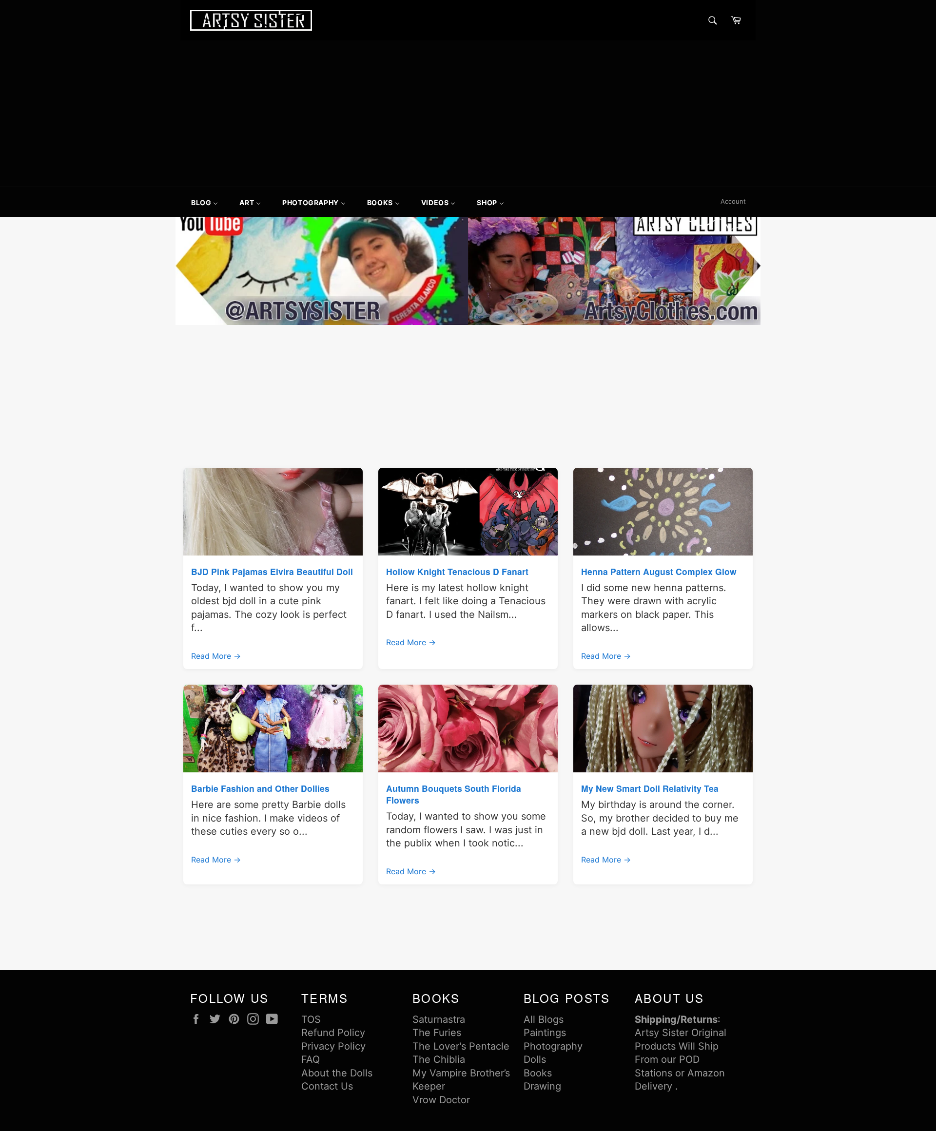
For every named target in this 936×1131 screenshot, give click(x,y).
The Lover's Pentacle (460, 1046)
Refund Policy (333, 1032)
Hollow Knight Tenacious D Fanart (457, 571)
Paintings (545, 1032)
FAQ (310, 1059)
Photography (553, 1046)
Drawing (542, 1086)
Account (733, 201)
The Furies (436, 1032)
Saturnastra (438, 1019)
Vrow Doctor (441, 1100)
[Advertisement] (468, 113)
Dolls (535, 1059)
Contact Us (327, 1086)
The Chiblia (438, 1059)
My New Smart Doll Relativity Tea (650, 788)
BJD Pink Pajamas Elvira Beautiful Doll (272, 571)
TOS (311, 1019)
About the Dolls (336, 1073)
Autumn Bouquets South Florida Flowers (453, 794)
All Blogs (544, 1019)
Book (535, 1073)
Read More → (216, 656)
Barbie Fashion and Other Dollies (260, 788)
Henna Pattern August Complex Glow (659, 571)
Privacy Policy (333, 1046)
